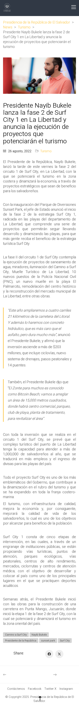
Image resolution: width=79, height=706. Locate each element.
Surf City (65, 640)
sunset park (48, 640)
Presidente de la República (20, 640)
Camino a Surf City (16, 635)
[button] (73, 7)
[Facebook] (49, 654)
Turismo (46, 151)
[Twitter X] (59, 654)
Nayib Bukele (39, 635)
